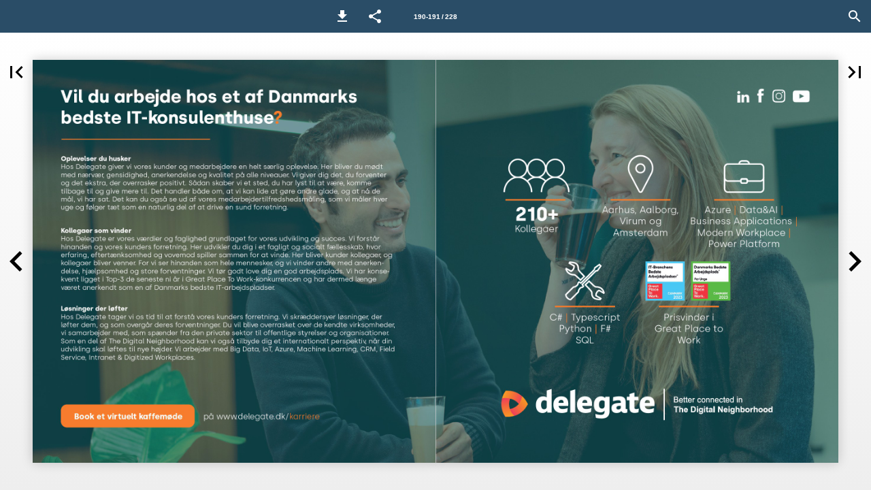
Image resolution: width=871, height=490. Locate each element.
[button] (342, 16)
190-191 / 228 (435, 16)
